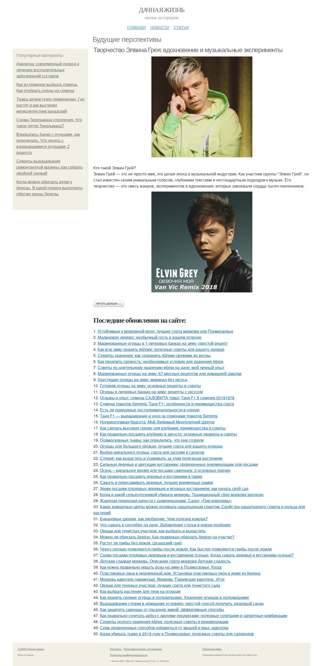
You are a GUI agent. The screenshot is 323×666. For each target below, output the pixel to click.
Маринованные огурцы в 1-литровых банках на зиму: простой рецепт (163, 343)
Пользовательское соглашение (143, 649)
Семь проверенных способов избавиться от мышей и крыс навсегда (164, 627)
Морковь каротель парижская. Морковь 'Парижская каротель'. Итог (162, 579)
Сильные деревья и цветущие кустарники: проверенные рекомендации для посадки (179, 464)
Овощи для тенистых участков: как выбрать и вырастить (152, 531)
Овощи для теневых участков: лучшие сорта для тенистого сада (160, 585)
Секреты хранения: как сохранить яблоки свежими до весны (154, 355)
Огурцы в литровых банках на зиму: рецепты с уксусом (151, 392)
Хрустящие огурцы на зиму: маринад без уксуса (142, 379)
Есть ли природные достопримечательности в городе (150, 410)
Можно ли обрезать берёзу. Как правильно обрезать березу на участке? (167, 537)
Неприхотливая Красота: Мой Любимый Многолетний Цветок (157, 422)
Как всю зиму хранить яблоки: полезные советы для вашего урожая (161, 349)
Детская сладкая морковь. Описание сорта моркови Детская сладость (165, 561)
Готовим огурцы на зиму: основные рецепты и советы (150, 385)
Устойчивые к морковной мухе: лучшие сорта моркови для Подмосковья (165, 331)
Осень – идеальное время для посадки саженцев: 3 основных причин (165, 470)
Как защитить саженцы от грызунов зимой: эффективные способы (162, 609)
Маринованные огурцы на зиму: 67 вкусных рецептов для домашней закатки (169, 373)
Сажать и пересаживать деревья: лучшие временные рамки (156, 482)
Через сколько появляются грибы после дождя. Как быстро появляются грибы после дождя (186, 549)
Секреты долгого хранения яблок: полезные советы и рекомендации (164, 621)
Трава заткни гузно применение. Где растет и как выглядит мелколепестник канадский (50, 105)
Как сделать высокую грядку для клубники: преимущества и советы (163, 428)
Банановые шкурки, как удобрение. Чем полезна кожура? (154, 519)
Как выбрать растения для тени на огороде (140, 591)
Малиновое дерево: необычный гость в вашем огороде (149, 337)
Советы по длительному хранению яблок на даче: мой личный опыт (161, 367)
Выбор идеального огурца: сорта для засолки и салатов (152, 452)
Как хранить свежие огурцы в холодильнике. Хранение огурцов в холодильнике (174, 597)
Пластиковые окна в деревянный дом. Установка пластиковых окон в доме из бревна (180, 573)
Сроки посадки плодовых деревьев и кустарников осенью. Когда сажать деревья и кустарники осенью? (197, 555)
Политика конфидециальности (128, 655)
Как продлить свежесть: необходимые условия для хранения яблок (160, 361)
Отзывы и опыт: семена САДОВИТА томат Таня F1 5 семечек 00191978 (167, 398)
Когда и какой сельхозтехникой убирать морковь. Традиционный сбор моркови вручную (181, 494)
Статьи (181, 26)
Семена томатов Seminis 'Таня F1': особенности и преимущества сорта (167, 404)
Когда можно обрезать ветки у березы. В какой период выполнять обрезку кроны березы (49, 188)
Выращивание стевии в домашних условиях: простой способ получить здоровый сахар (182, 603)
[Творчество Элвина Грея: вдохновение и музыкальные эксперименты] (201, 106)
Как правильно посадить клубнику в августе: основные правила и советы (168, 434)
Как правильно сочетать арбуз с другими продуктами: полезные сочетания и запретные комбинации (193, 615)
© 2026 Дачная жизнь (31, 649)
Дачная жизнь (161, 9)
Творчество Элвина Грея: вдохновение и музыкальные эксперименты (187, 50)
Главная (136, 26)
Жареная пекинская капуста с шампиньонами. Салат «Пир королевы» (166, 500)
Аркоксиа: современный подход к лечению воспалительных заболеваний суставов (47, 70)
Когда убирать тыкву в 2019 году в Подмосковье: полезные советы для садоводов (177, 634)
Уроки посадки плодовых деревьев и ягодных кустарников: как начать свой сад (174, 488)
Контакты (115, 649)
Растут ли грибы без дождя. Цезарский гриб (141, 543)
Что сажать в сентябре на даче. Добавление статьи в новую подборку (165, 525)
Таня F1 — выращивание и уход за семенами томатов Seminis (159, 416)
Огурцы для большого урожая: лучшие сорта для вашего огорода (161, 446)
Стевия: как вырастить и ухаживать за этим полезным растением (161, 458)
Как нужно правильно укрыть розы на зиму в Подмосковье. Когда (161, 567)
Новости (159, 26)
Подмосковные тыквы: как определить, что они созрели (152, 440)
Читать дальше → (108, 303)
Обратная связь (212, 649)
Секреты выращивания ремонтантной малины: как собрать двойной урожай (49, 167)
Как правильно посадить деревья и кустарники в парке (151, 476)
